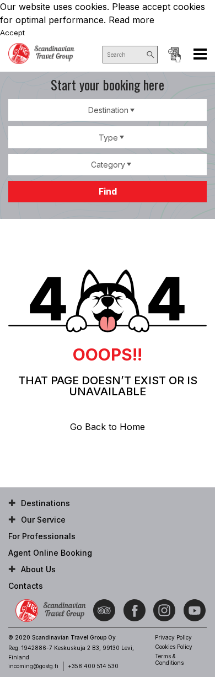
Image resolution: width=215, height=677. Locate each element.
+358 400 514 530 (93, 666)
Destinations (45, 503)
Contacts (25, 585)
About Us (38, 569)
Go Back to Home (107, 426)
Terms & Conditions (169, 659)
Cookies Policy (173, 646)
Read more (131, 19)
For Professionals (42, 536)
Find (108, 191)
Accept (12, 32)
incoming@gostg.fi (33, 666)
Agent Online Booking (174, 54)
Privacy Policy (173, 637)
